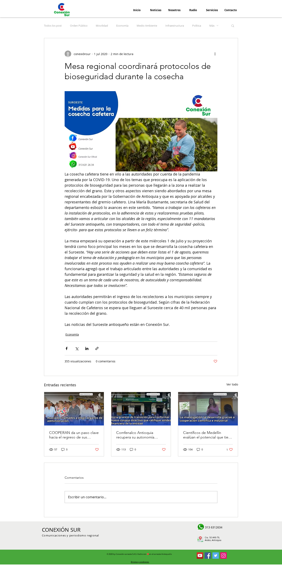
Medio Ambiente (147, 25)
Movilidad (102, 25)
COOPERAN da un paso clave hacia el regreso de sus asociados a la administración (74, 435)
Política (196, 25)
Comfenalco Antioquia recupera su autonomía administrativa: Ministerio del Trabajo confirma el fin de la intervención (139, 435)
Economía (122, 25)
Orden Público (79, 25)
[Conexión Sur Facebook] (208, 555)
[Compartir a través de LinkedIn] (87, 348)
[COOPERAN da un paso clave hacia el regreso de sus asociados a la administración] (74, 408)
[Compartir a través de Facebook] (67, 348)
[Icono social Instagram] (223, 555)
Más (211, 25)
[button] (233, 25)
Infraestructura (174, 25)
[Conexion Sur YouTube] (200, 555)
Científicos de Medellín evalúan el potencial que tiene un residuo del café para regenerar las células (207, 435)
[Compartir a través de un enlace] (97, 348)
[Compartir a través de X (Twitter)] (77, 348)
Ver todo (232, 384)
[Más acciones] (214, 53)
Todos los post (53, 25)
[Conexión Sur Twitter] (215, 555)
